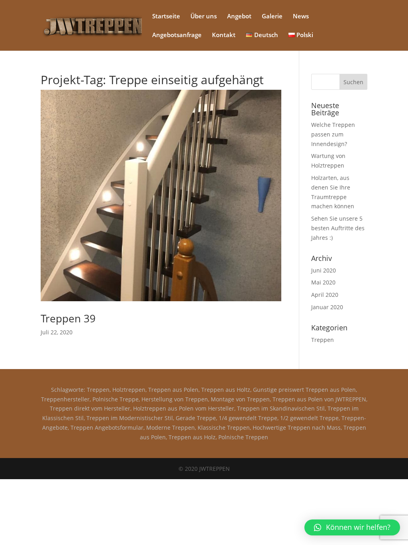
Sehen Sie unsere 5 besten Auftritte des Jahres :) (338, 228)
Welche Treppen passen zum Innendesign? (333, 134)
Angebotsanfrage (177, 35)
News (301, 16)
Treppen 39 (68, 318)
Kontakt (223, 35)
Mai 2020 (323, 282)
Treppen (322, 340)
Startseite (166, 16)
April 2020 (324, 294)
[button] (352, 527)
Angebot (239, 16)
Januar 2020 (327, 307)
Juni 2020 (323, 270)
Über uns (203, 16)
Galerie (272, 16)
